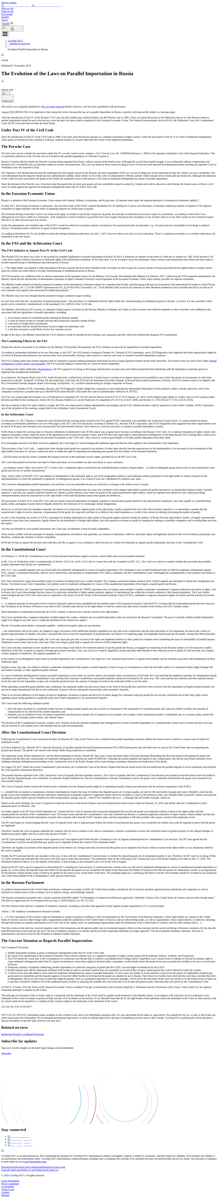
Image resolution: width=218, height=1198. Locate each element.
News (50, 1167)
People (4, 1167)
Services (19, 1167)
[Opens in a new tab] (18, 1136)
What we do (7, 11)
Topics (4, 20)
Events (11, 1170)
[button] (32, 5)
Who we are (7, 8)
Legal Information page (34, 1161)
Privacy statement (10, 1183)
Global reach (41, 1170)
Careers (19, 1170)
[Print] (5, 93)
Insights (5, 17)
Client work (59, 1167)
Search (6, 24)
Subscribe (6, 1053)
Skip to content (8, 2)
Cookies (5, 1192)
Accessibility (7, 1186)
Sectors (11, 1167)
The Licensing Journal (52, 106)
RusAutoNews (45, 369)
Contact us (53, 1170)
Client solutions (32, 1167)
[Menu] (5, 34)
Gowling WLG (15, 40)
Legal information (10, 1180)
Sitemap (5, 1195)
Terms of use (7, 1189)
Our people (7, 14)
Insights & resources (20, 43)
